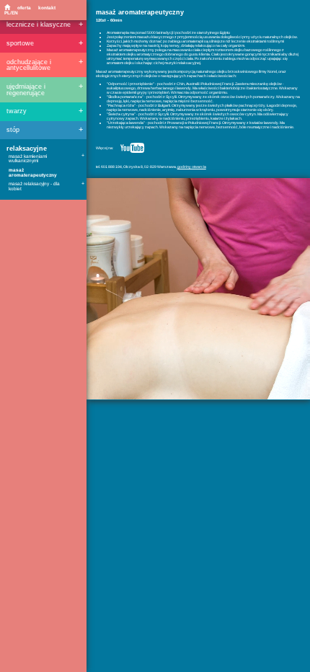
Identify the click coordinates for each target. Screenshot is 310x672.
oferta (24, 7)
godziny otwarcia (191, 166)
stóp (12, 130)
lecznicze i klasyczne (38, 25)
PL (7, 12)
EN (15, 12)
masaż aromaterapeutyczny (33, 172)
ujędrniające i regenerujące (25, 90)
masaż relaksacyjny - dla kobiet (34, 186)
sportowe (20, 43)
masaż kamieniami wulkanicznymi (28, 158)
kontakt (47, 7)
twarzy (16, 111)
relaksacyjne (26, 149)
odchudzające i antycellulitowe (28, 65)
